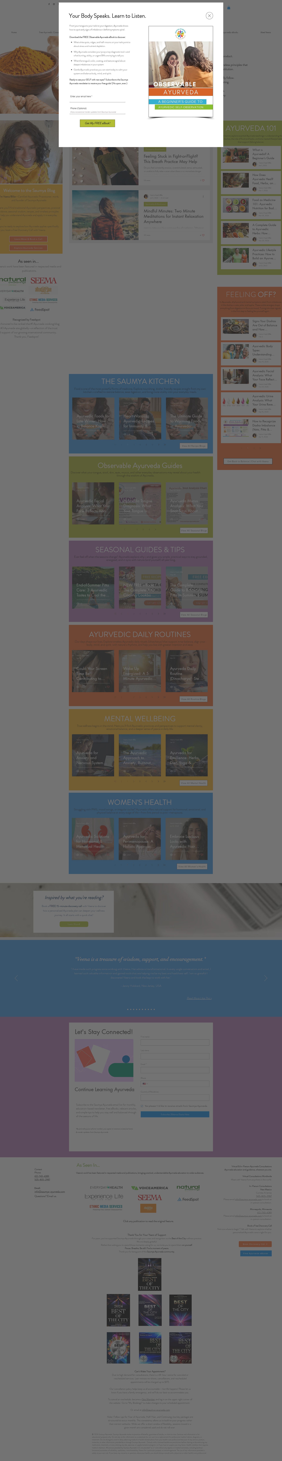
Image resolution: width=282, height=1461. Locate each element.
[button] (209, 15)
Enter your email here (80, 96)
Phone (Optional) (78, 108)
